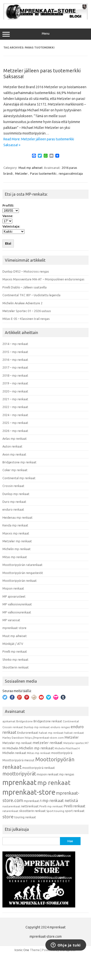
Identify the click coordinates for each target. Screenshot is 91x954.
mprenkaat (19, 782)
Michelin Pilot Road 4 (67, 748)
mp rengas (66, 774)
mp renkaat (54, 782)
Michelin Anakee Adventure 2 (22, 303)
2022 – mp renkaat (15, 407)
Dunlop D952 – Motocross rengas (25, 271)
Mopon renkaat (13, 588)
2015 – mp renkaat (15, 351)
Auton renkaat (12, 446)
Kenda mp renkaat (15, 525)
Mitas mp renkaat (14, 557)
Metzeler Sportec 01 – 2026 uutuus (26, 311)
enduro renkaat (13, 509)
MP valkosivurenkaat (16, 612)
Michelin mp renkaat (16, 549)
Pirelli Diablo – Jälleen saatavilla (24, 287)
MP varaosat (11, 620)
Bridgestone (24, 721)
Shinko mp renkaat (15, 659)
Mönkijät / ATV (12, 643)
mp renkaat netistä (60, 800)
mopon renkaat (47, 774)
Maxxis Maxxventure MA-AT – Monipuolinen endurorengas (43, 279)
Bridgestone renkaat (47, 721)
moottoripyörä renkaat (38, 767)
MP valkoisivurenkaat (17, 604)
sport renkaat (74, 810)
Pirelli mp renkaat (14, 651)
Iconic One (22, 950)
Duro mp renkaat (14, 501)
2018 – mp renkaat (15, 375)
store (8, 816)
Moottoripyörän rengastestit (22, 572)
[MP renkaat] (45, 18)
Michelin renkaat (14, 753)
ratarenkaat (10, 810)
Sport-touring (55, 810)
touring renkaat (25, 817)
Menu (46, 33)
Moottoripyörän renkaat (19, 580)
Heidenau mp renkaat (17, 517)
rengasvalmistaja (71, 173)
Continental (71, 721)
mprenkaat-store (14, 628)
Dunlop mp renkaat (15, 494)
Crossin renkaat (13, 485)
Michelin (12, 748)
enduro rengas (60, 727)
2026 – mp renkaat (15, 430)
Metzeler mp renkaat (17, 541)
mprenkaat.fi (33, 800)
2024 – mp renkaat (15, 415)
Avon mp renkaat (14, 454)
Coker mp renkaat (14, 470)
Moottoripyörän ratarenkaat (22, 564)
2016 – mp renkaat (15, 359)
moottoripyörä (61, 752)
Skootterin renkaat (15, 667)
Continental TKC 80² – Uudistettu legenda (31, 295)
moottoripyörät (19, 773)
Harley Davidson (13, 737)
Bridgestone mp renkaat (19, 462)
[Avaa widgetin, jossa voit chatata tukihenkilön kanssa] (65, 945)
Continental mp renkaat (18, 478)
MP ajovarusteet (13, 596)
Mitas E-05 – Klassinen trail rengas (26, 318)
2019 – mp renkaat (15, 383)
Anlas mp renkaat (14, 438)
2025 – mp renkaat (15, 422)
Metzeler (21, 173)
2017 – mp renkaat (15, 367)
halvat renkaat (74, 732)
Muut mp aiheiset (30, 167)
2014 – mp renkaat (15, 343)
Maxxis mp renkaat (15, 533)
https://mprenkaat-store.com (44, 737)
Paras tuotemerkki (43, 173)
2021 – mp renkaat (15, 399)
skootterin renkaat (32, 810)
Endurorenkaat (27, 732)
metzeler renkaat (48, 743)
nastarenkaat (11, 806)
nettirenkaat (30, 806)
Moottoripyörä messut (18, 760)
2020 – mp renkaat (15, 391)
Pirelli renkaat (74, 806)
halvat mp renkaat (51, 732)
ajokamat (9, 721)
